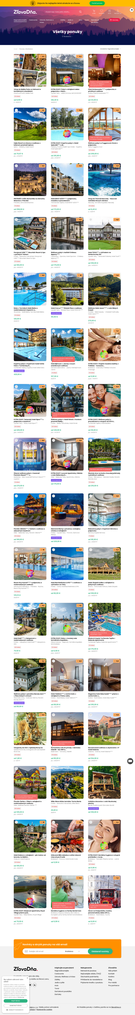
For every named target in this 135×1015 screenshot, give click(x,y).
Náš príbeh (112, 971)
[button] (16, 1010)
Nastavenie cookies (44, 1009)
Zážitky (62, 20)
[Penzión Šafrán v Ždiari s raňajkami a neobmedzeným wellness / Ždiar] (30, 790)
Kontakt (111, 974)
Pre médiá (112, 982)
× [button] (27, 978)
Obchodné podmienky (90, 977)
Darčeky (115, 20)
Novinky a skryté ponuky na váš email (44, 944)
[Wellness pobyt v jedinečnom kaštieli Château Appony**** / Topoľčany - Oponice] (67, 242)
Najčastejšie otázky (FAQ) (91, 974)
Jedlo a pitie (70, 21)
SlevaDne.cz (116, 1007)
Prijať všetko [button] (15, 1001)
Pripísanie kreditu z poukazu (92, 982)
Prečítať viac (21, 997)
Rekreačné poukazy (88, 971)
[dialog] (15, 994)
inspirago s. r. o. (31, 1007)
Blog (110, 979)
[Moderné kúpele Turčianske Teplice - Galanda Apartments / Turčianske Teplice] (104, 628)
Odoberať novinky (100, 951)
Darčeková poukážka (95, 21)
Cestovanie (33, 20)
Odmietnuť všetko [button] (16, 1005)
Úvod (15, 49)
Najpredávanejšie (20, 20)
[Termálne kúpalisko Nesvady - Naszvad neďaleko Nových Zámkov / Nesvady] (104, 187)
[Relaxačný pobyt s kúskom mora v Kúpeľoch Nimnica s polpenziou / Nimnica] (104, 518)
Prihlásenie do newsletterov (91, 979)
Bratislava (67, 36)
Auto (80, 20)
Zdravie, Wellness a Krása (47, 21)
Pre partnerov (113, 985)
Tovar (87, 20)
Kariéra (111, 977)
